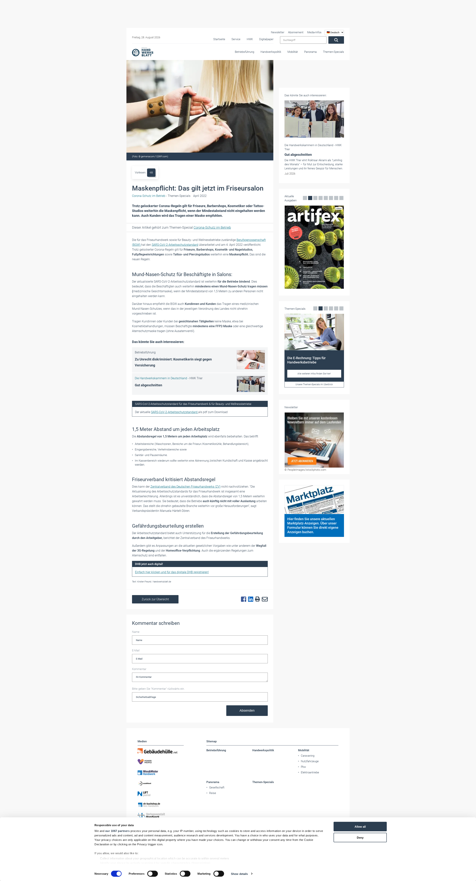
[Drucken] (256, 599)
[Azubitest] (161, 783)
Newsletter (277, 32)
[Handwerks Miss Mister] (161, 772)
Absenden (247, 710)
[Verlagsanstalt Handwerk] (161, 815)
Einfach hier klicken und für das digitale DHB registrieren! (172, 572)
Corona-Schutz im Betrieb (212, 227)
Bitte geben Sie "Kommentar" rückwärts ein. (158, 688)
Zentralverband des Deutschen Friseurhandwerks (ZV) (185, 486)
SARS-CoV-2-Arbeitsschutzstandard (175, 245)
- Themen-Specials (161, 196)
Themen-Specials (333, 52)
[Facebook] (242, 599)
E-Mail (135, 650)
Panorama (310, 52)
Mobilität (292, 52)
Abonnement (295, 32)
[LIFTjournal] (161, 794)
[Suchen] (336, 40)
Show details (239, 873)
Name (135, 632)
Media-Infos (314, 32)
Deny (360, 837)
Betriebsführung (244, 52)
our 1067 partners (117, 830)
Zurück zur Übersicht (155, 599)
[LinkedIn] (249, 599)
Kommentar (139, 669)
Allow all (360, 826)
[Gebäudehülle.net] (161, 750)
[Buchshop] (161, 804)
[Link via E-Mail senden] (264, 599)
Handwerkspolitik (270, 52)
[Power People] (161, 761)
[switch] (152, 874)
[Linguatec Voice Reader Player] (151, 172)
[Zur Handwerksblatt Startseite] (142, 51)
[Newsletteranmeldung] (314, 448)
